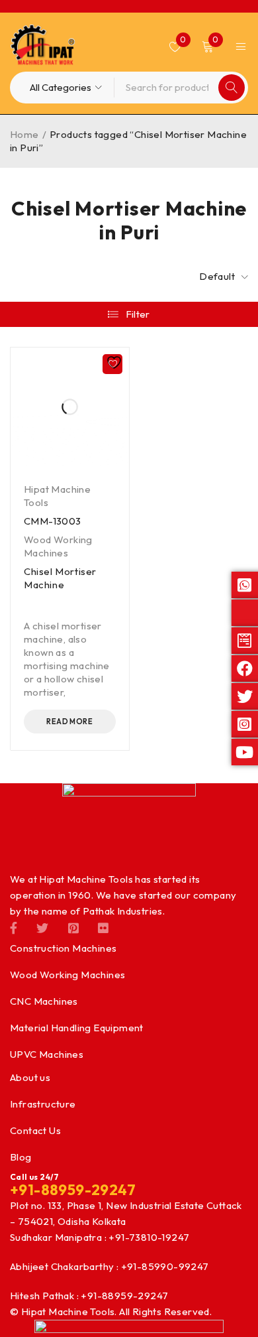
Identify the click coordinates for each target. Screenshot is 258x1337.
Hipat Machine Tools (57, 496)
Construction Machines (63, 948)
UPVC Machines (46, 1054)
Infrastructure (43, 1104)
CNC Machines (44, 1001)
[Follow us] (42, 927)
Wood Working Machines (58, 546)
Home (24, 134)
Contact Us (35, 1130)
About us (30, 1077)
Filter (138, 314)
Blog (21, 1157)
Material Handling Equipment (77, 1027)
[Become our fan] (13, 927)
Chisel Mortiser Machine (60, 578)
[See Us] (73, 927)
